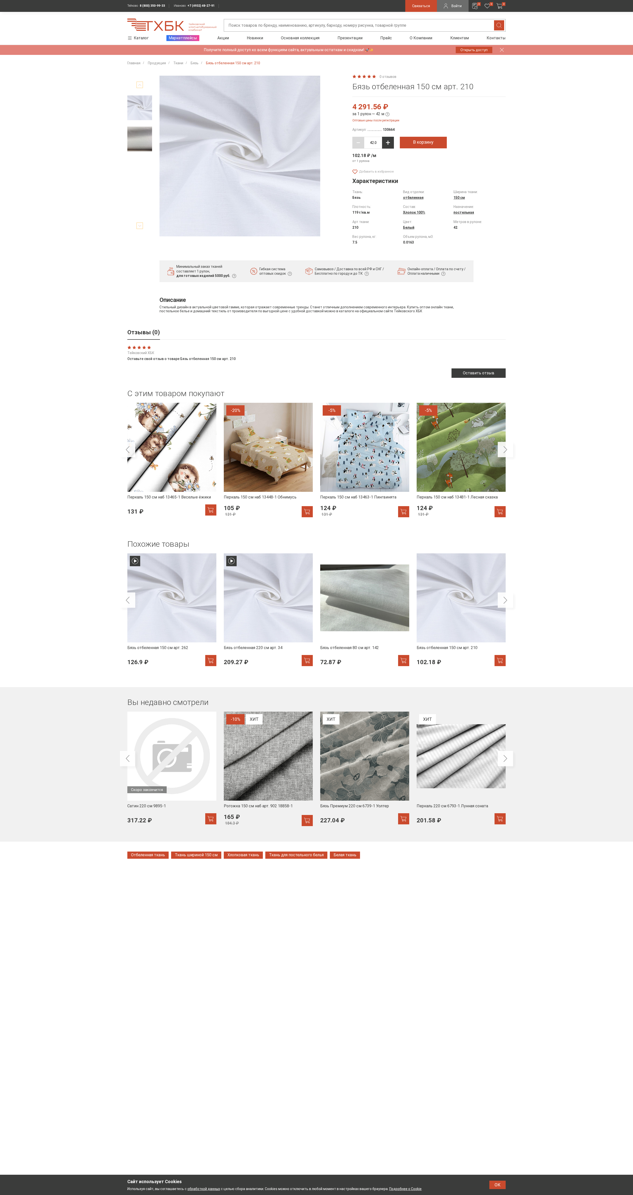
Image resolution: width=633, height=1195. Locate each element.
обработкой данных (203, 1189)
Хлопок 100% (414, 212)
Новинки (255, 38)
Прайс (386, 38)
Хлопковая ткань (243, 855)
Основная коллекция (300, 38)
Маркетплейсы (183, 38)
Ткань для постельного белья (296, 855)
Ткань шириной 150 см (196, 855)
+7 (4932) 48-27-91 (201, 5)
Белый (408, 227)
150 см (459, 198)
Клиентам (459, 38)
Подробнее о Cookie (405, 1189)
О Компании (421, 38)
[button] (139, 85)
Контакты (496, 38)
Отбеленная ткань (148, 855)
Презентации (350, 38)
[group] (171, 462)
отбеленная (413, 198)
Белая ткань (345, 855)
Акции (223, 38)
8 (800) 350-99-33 (152, 5)
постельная (463, 212)
